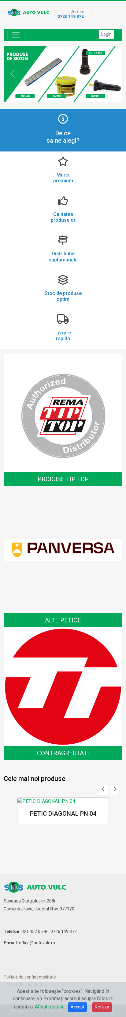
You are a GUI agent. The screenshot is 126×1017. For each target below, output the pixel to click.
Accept (77, 1006)
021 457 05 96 (35, 931)
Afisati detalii (49, 1007)
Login (106, 34)
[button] (103, 789)
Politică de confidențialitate (30, 977)
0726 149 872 (70, 16)
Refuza (102, 1006)
